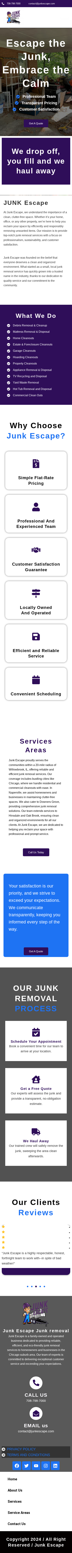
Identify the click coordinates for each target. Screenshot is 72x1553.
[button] (27, 1286)
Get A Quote (36, 123)
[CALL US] (36, 1382)
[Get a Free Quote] (36, 1079)
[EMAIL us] (36, 1413)
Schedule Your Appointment (36, 1041)
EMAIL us (36, 1425)
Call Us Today (36, 852)
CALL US (36, 1395)
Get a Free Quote (36, 1089)
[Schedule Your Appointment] (36, 1032)
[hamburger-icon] (65, 17)
